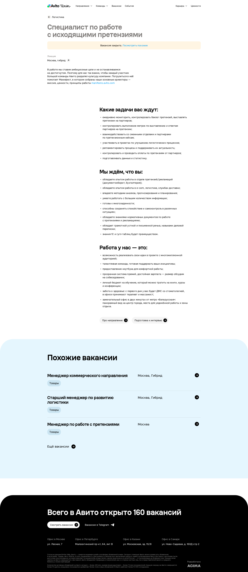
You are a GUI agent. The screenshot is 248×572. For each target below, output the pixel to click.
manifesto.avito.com (103, 82)
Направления (82, 6)
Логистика (58, 17)
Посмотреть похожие (135, 45)
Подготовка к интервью (148, 320)
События (129, 6)
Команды (100, 6)
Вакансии (116, 6)
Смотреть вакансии (61, 524)
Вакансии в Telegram (97, 524)
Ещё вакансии (58, 446)
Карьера (180, 6)
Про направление (112, 320)
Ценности (196, 6)
